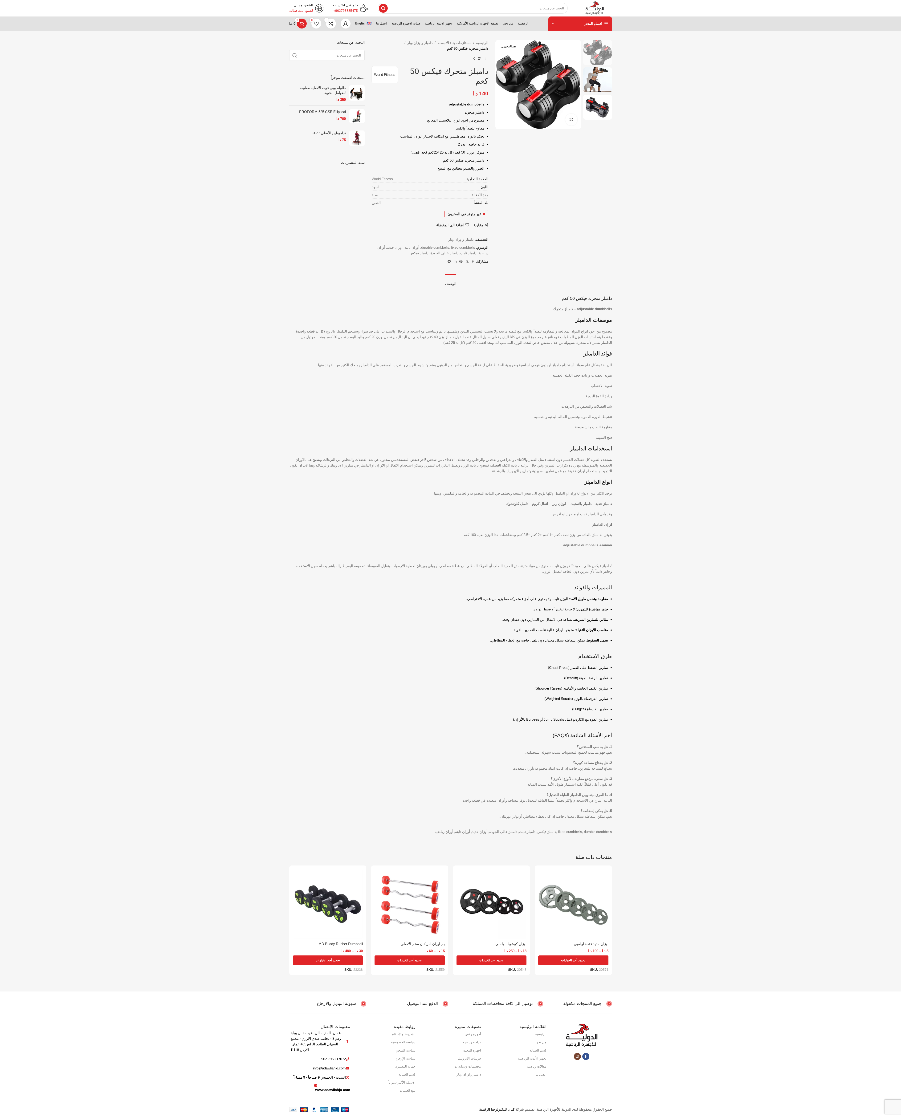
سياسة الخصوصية (403, 1042)
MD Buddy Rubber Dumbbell (340, 944)
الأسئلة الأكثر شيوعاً (402, 1082)
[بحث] (383, 8)
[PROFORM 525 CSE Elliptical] (357, 116)
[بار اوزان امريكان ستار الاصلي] (410, 904)
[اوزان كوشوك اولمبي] (492, 904)
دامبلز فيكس (419, 253)
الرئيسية (482, 43)
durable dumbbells (435, 247)
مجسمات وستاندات (467, 1066)
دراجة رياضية (472, 1042)
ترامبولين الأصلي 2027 (329, 133)
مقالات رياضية (536, 1066)
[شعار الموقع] (594, 8)
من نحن (540, 1042)
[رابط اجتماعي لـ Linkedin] (455, 261)
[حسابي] (345, 23)
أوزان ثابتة (411, 247)
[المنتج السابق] (485, 59)
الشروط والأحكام (404, 1034)
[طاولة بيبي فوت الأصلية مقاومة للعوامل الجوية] (357, 93)
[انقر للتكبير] (571, 120)
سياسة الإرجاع (406, 1058)
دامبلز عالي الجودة (444, 253)
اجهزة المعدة (472, 1050)
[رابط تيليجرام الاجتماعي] (449, 261)
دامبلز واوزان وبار (420, 43)
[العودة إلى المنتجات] (480, 59)
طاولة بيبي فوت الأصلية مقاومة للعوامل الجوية (322, 90)
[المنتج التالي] (474, 59)
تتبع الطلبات (408, 1090)
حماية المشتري (405, 1066)
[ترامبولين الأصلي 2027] (357, 138)
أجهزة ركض (473, 1034)
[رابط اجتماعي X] (467, 261)
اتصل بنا (540, 1074)
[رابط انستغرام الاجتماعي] (577, 1056)
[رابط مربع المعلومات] (350, 8)
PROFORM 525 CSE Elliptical (322, 112)
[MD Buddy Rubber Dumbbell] (328, 904)
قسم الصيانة (538, 1050)
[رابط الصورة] (581, 1035)
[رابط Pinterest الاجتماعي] (461, 261)
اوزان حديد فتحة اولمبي (591, 944)
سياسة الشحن (406, 1050)
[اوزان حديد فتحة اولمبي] (573, 904)
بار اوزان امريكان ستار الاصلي (423, 944)
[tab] (450, 281)
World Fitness (384, 75)
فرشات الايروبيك (469, 1058)
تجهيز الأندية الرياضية (532, 1058)
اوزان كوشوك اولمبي (510, 944)
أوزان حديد (395, 247)
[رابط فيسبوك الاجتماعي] (473, 261)
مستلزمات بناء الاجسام (454, 43)
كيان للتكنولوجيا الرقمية (496, 1109)
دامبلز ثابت (468, 253)
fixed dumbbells (463, 247)
